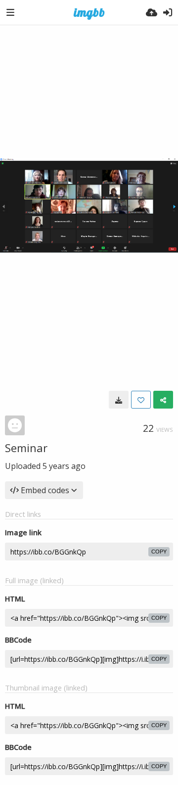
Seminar (26, 447)
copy (159, 551)
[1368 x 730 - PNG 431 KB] (119, 400)
